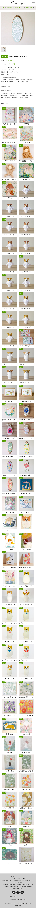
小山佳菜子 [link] (9, 60)
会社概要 (10, 896)
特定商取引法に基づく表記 (18, 899)
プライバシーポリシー (20, 896)
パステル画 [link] (11, 64)
